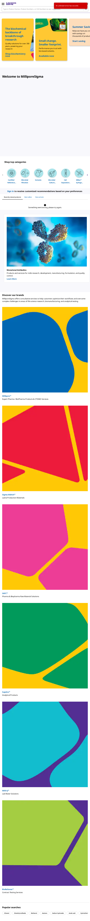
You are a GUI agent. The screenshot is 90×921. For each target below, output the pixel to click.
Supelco (6, 692)
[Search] (85, 9)
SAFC (5, 593)
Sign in (10, 191)
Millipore (6, 396)
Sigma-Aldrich (8, 494)
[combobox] (45, 9)
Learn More (12, 279)
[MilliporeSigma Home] (11, 3)
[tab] (12, 197)
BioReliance (8, 889)
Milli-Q (5, 790)
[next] (87, 175)
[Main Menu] (3, 3)
